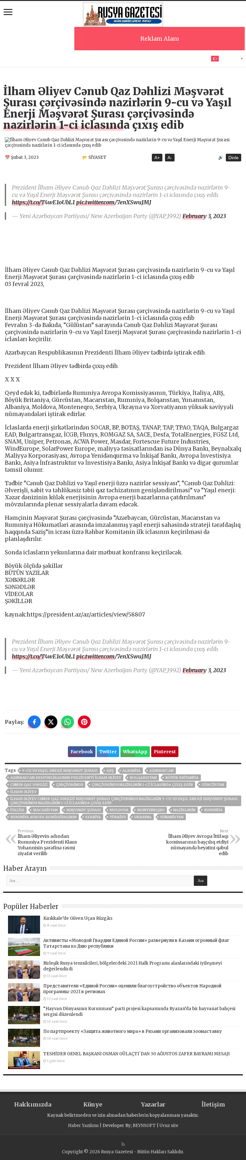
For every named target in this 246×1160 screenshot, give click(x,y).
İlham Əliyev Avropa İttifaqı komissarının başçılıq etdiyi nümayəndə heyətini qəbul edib (197, 842)
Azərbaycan (161, 770)
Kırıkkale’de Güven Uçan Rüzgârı (77, 918)
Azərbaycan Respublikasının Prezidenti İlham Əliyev (65, 777)
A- (170, 157)
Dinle (233, 157)
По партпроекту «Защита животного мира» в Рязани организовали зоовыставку (132, 1031)
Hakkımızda (32, 1104)
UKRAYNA (143, 817)
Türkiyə (118, 817)
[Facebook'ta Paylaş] (34, 721)
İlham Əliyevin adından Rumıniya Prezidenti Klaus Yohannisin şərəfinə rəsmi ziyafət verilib (47, 842)
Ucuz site (169, 1125)
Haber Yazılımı (83, 1125)
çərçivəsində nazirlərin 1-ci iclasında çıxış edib (142, 784)
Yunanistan (172, 817)
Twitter (108, 752)
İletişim (213, 1104)
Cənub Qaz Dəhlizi (28, 784)
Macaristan (45, 810)
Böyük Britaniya (182, 777)
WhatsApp (135, 752)
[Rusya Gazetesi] (123, 13)
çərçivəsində (69, 784)
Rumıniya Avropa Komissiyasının (43, 817)
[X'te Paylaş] (51, 721)
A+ (157, 157)
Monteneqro (151, 810)
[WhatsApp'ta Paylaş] (67, 721)
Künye (92, 1104)
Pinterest (165, 752)
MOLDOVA (119, 810)
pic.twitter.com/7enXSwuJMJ (113, 202)
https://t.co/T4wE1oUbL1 (43, 202)
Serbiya (93, 817)
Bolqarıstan (143, 777)
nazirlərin (184, 810)
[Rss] (123, 1144)
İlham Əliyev (23, 791)
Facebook (81, 752)
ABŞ (110, 770)
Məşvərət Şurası (83, 810)
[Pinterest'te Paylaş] (84, 721)
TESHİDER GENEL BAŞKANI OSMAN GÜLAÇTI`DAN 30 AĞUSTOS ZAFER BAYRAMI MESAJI (136, 1054)
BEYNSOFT (144, 1125)
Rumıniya (213, 810)
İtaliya (17, 810)
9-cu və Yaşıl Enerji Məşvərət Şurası (60, 770)
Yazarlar (153, 1104)
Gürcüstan (212, 784)
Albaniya (131, 770)
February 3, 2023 (204, 216)
